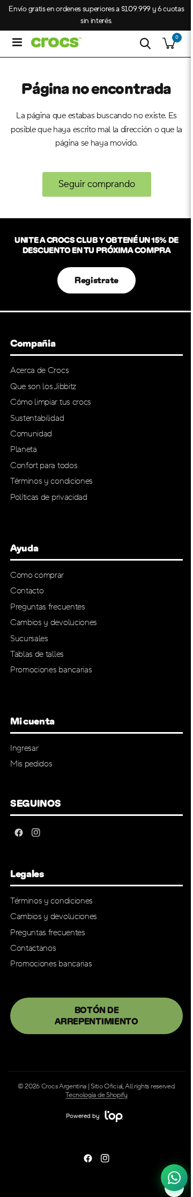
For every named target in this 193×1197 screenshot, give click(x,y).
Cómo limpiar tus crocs (50, 402)
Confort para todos (43, 465)
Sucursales (29, 638)
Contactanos (33, 948)
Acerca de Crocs (39, 370)
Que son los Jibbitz (43, 386)
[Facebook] (18, 832)
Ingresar (24, 748)
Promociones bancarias (51, 669)
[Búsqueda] (145, 43)
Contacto (26, 590)
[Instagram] (35, 832)
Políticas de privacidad (48, 497)
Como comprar (37, 575)
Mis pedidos (31, 763)
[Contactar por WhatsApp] (174, 1177)
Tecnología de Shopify (96, 1095)
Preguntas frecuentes (47, 606)
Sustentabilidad (37, 418)
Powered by (83, 1116)
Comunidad (31, 433)
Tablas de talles (37, 654)
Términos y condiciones (51, 481)
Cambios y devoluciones (53, 622)
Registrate (96, 280)
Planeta (23, 449)
